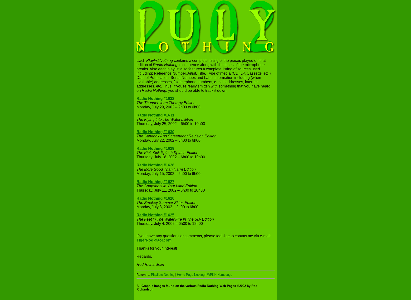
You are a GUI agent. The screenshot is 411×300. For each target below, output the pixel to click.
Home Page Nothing (191, 274)
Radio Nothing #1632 (155, 99)
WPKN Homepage (219, 274)
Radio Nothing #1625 (155, 215)
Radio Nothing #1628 (155, 165)
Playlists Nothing (162, 274)
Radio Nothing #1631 (155, 115)
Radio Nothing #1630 (155, 132)
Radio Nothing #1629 (155, 148)
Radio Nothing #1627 (155, 182)
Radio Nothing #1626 (155, 198)
